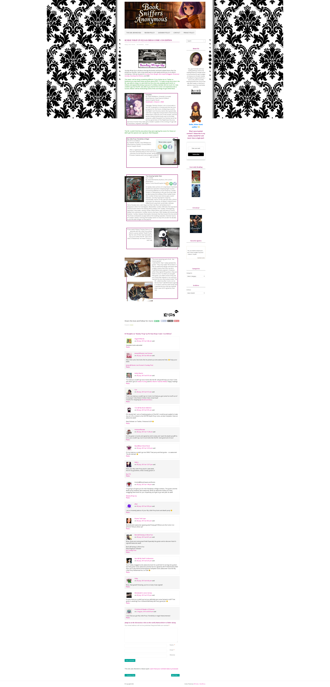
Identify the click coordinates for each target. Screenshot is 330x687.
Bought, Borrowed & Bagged (163, 74)
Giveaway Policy (164, 33)
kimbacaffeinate (140, 429)
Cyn (136, 390)
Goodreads (149, 102)
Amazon (156, 102)
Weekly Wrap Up (131, 496)
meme (131, 325)
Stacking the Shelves (136, 76)
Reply (128, 347)
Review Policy (150, 33)
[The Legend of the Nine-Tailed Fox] (196, 183)
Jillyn (136, 504)
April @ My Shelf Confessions (144, 558)
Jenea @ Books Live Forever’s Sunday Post (139, 365)
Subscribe (196, 154)
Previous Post (130, 675)
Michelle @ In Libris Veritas (143, 593)
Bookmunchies (146, 400)
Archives (188, 290)
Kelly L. (137, 462)
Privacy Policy (189, 33)
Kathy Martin (139, 373)
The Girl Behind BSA (133, 33)
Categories (189, 273)
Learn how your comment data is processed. (164, 669)
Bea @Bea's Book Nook (142, 446)
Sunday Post (149, 74)
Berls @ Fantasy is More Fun (144, 535)
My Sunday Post (131, 550)
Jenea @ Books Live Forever (143, 353)
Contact (177, 33)
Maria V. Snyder (192, 254)
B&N (162, 102)
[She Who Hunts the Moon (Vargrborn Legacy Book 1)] (196, 196)
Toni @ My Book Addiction (143, 408)
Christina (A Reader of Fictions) (144, 609)
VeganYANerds (139, 339)
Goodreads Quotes (201, 257)
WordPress (202, 684)
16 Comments (140, 44)
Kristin (147, 44)
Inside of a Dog (142, 381)
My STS (128, 474)
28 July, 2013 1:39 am (130, 44)
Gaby (136, 578)
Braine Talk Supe (140, 518)
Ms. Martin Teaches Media (158, 381)
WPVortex (196, 684)
